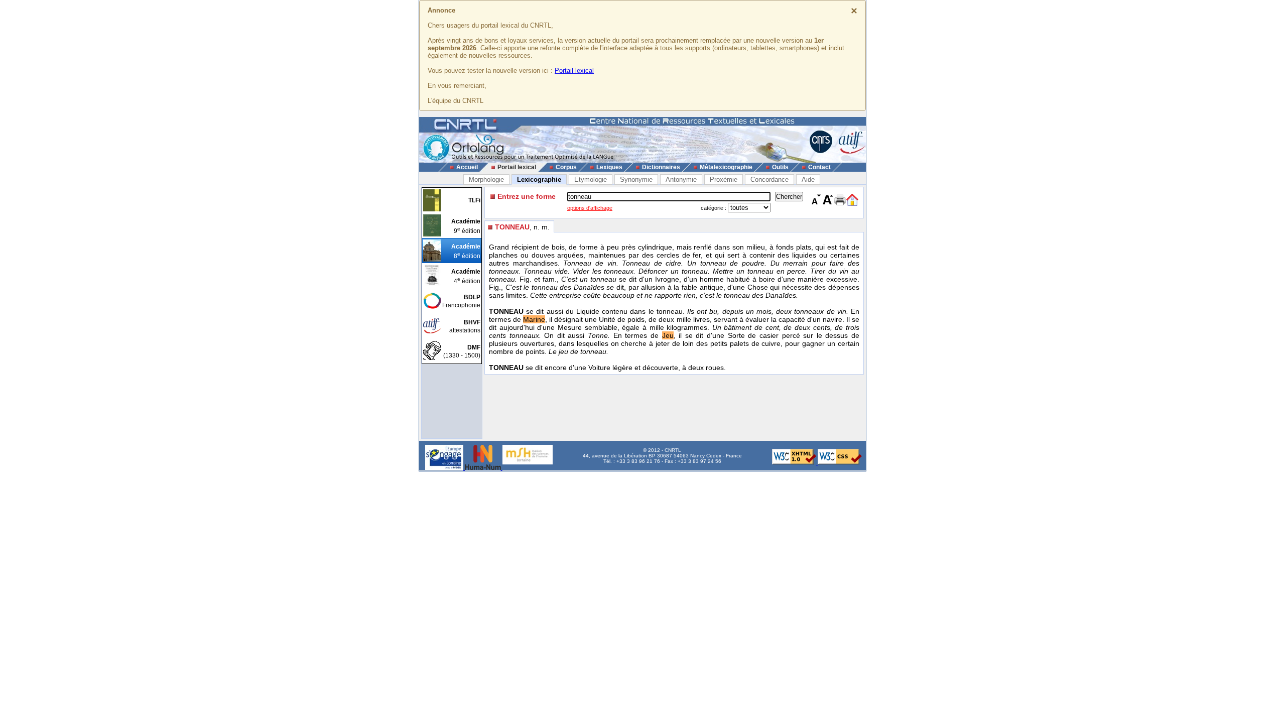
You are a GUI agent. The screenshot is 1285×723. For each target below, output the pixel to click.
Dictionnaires (661, 167)
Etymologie (590, 179)
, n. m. (522, 227)
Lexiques (609, 167)
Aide (808, 179)
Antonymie (681, 179)
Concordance (769, 179)
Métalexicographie (726, 167)
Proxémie (723, 179)
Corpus (566, 167)
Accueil (467, 167)
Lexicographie (539, 179)
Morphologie (486, 179)
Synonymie (636, 179)
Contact (819, 167)
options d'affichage (589, 208)
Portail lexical (574, 70)
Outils (780, 167)
